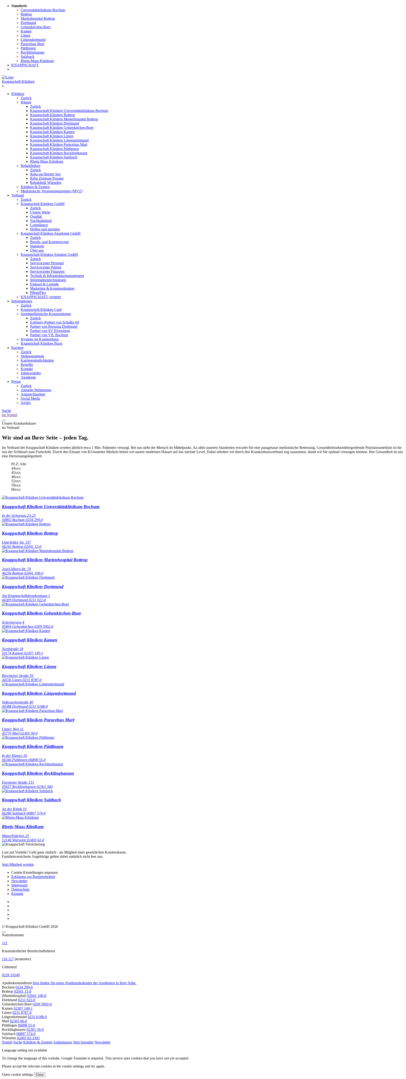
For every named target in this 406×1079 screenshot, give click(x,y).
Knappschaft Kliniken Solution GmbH (49, 255)
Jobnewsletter (31, 373)
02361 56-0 (35, 1030)
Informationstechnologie (48, 280)
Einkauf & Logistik (44, 284)
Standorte (37, 246)
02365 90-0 (18, 1021)
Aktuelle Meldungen (36, 390)
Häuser (26, 102)
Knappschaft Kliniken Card (41, 310)
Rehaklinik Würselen (45, 183)
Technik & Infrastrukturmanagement (57, 276)
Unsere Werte (40, 212)
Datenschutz (20, 889)
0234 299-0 (24, 987)
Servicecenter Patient (45, 267)
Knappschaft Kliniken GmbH (43, 204)
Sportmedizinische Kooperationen (46, 314)
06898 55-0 (26, 1025)
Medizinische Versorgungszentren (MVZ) (51, 191)
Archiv (26, 403)
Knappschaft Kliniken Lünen (51, 136)
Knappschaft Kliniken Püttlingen (54, 149)
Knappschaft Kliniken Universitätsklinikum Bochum (69, 111)
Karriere (17, 348)
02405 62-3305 (28, 1038)
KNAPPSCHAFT (25, 65)
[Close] (4, 932)
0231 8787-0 (21, 1013)
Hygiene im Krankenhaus (40, 339)
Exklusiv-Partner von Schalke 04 (54, 322)
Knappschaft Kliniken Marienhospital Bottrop (64, 119)
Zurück (26, 98)
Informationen (21, 301)
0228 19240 (11, 975)
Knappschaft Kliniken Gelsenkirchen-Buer (62, 128)
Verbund (17, 195)
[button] (7, 1042)
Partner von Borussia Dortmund (53, 326)
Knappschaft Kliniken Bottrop (52, 115)
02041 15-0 (22, 991)
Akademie (28, 377)
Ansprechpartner (33, 394)
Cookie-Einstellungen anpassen (34, 872)
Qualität (36, 216)
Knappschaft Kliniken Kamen (52, 132)
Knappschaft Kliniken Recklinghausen (58, 153)
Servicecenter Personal (47, 263)
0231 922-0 (26, 1000)
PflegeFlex (38, 293)
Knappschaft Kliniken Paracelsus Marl (58, 144)
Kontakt (27, 369)
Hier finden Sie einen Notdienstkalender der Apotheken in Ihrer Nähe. (85, 983)
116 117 (8, 959)
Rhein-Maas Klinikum (46, 161)
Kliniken (17, 94)
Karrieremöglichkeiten (37, 360)
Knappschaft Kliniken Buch (41, 343)
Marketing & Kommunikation (52, 288)
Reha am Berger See (45, 174)
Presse (16, 381)
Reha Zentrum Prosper (47, 178)
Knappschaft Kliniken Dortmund (54, 123)
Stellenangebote (32, 356)
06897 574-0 (25, 1034)
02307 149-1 (23, 1008)
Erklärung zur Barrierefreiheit (33, 877)
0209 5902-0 (42, 1004)
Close (39, 1074)
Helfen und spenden (45, 229)
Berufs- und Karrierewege (49, 242)
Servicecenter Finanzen (47, 271)
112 (4, 943)
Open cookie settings (17, 1074)
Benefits (27, 365)
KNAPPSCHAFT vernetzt (41, 297)
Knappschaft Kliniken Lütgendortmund (59, 140)
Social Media (30, 398)
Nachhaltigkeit (41, 221)
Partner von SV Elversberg (50, 331)
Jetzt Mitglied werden (18, 864)
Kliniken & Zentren (35, 187)
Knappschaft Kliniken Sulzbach (53, 157)
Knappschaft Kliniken (18, 81)
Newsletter (19, 881)
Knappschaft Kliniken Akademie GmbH (51, 233)
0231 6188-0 (37, 1017)
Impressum (19, 885)
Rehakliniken (30, 166)
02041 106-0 (36, 996)
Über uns (37, 250)
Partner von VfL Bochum (49, 335)
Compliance (39, 225)
